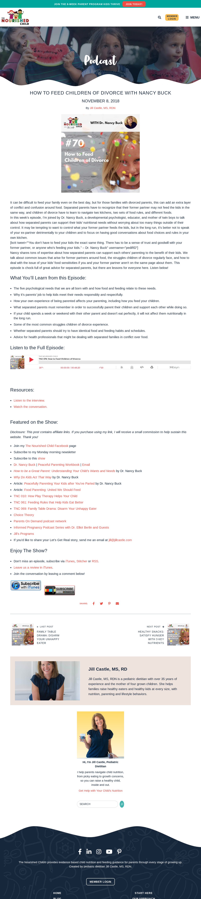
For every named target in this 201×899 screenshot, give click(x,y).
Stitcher (81, 561)
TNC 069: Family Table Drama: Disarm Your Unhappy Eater (56, 508)
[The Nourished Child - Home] (16, 17)
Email (86, 464)
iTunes (70, 561)
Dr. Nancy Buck (24, 464)
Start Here (144, 893)
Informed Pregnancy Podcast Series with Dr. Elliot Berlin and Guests (61, 527)
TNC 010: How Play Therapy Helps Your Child (45, 496)
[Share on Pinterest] (109, 603)
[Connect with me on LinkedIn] (90, 852)
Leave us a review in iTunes (33, 567)
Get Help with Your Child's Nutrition (100, 790)
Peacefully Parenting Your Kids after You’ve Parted (59, 483)
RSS (95, 561)
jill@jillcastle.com (120, 540)
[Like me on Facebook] (80, 852)
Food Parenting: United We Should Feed (52, 489)
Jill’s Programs (24, 533)
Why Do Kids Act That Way (33, 477)
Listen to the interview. (29, 400)
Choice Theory (24, 515)
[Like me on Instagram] (99, 852)
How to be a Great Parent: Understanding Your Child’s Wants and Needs (64, 471)
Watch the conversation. (30, 406)
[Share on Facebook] (93, 603)
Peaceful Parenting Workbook (58, 464)
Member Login (172, 17)
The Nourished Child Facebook (46, 446)
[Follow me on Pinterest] (120, 852)
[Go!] (122, 804)
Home (57, 893)
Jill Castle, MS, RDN (102, 108)
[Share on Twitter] (101, 603)
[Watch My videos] (110, 852)
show (41, 458)
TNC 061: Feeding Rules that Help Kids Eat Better (48, 502)
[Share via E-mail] (117, 603)
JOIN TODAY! (134, 4)
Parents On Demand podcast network (40, 521)
